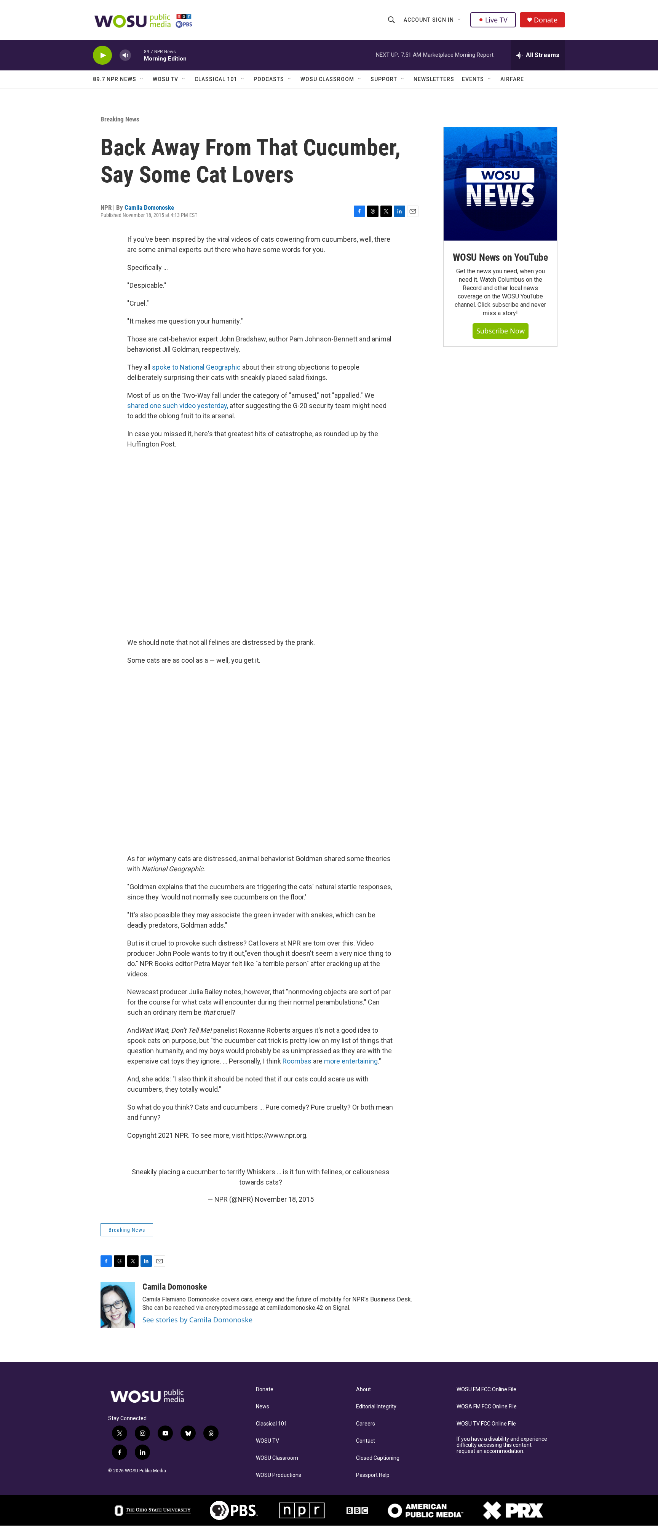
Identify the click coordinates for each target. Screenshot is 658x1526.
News (262, 1407)
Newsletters (434, 79)
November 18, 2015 (284, 1199)
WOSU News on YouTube (500, 257)
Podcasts (269, 79)
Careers (365, 1424)
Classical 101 (216, 79)
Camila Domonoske (149, 207)
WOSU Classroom (327, 79)
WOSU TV (165, 79)
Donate (545, 20)
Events (473, 79)
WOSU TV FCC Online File (486, 1424)
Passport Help (373, 1475)
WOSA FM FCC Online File (487, 1407)
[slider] (137, 55)
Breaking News (120, 119)
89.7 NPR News (114, 79)
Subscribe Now (500, 330)
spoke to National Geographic (196, 367)
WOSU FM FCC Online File (486, 1389)
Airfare (512, 79)
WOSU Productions (278, 1475)
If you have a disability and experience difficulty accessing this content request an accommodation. (502, 1445)
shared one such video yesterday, (177, 406)
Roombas (297, 1061)
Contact (365, 1441)
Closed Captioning (377, 1458)
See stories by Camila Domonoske (197, 1319)
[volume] (125, 55)
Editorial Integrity (376, 1407)
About (363, 1389)
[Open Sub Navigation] (460, 20)
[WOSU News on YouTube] (500, 184)
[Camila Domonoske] (118, 1305)
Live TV (496, 19)
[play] (102, 55)
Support (384, 79)
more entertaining (351, 1061)
